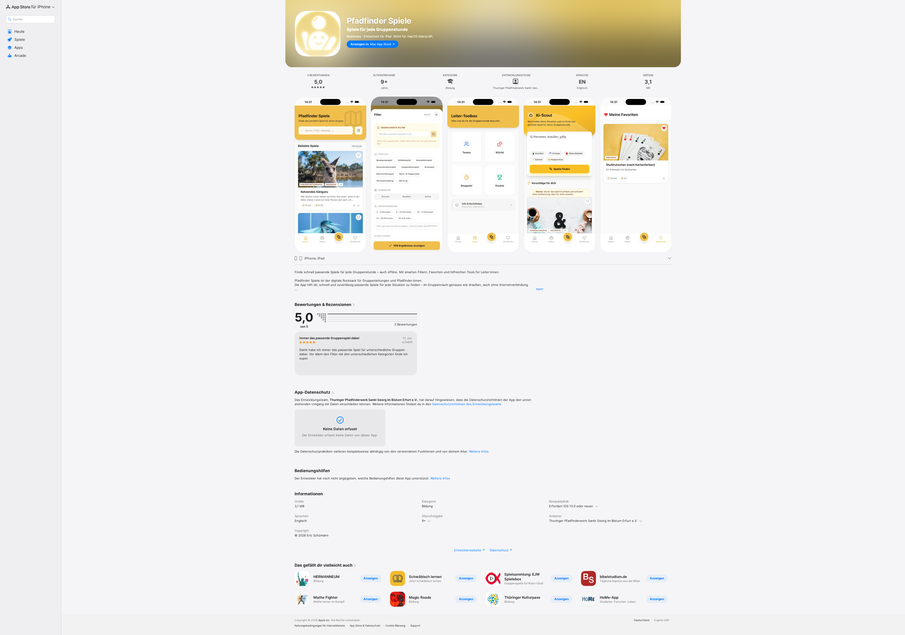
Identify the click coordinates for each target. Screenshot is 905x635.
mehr (539, 289)
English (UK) (661, 620)
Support (415, 625)
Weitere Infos (479, 451)
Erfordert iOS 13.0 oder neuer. (571, 506)
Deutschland (641, 620)
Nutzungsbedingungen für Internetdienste (320, 625)
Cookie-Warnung (395, 625)
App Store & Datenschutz (365, 625)
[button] (30, 31)
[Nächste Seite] (676, 588)
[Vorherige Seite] (290, 588)
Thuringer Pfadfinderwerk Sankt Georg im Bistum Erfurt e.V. (593, 521)
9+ (424, 521)
